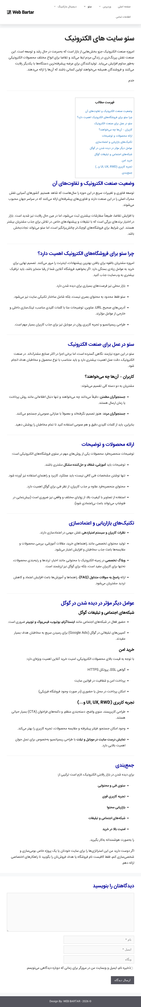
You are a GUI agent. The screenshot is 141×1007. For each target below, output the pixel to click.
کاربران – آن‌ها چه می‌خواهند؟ (115, 130)
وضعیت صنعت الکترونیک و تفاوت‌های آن (108, 111)
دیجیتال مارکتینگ (67, 7)
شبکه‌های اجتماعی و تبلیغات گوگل (113, 154)
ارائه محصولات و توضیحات (117, 136)
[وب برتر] (20, 12)
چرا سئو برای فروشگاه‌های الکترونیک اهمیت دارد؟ (104, 117)
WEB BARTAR (71, 1001)
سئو (90, 7)
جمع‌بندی (127, 173)
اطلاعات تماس (123, 17)
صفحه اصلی (124, 7)
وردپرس (107, 7)
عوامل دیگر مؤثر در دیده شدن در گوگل (111, 148)
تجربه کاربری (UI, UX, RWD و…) (113, 167)
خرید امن (127, 161)
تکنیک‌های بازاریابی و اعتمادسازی (114, 142)
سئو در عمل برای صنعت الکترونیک (113, 124)
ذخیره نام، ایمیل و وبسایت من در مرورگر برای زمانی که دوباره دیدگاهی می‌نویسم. (78, 968)
